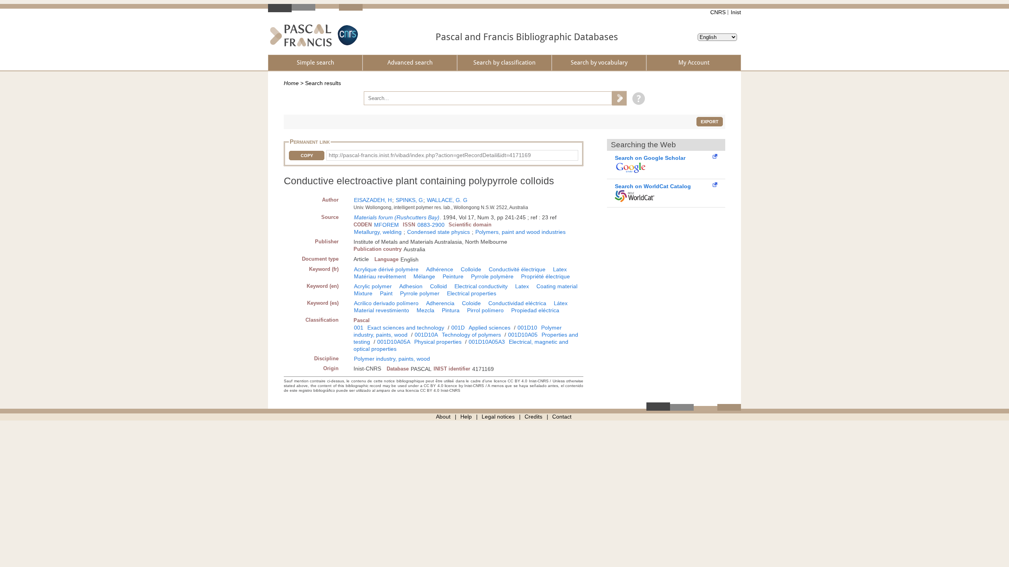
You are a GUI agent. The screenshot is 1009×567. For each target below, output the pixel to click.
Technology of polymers (471, 335)
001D (458, 327)
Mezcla (425, 310)
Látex (561, 303)
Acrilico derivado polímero (386, 303)
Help (466, 416)
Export (710, 121)
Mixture (363, 293)
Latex (560, 269)
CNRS (718, 12)
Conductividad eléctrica (517, 303)
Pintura (451, 310)
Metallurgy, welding (378, 232)
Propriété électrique (545, 276)
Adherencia (440, 303)
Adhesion (411, 286)
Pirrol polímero (485, 310)
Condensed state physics (438, 232)
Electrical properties (471, 293)
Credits (533, 416)
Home (291, 83)
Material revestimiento (381, 310)
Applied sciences (489, 327)
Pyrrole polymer (419, 293)
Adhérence (439, 269)
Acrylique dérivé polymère (386, 269)
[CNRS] (347, 35)
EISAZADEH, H (373, 200)
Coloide (471, 303)
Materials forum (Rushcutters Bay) (396, 217)
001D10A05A (393, 342)
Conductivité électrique (517, 269)
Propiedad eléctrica (535, 310)
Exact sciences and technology (405, 327)
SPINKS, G (409, 200)
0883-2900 (431, 225)
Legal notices (498, 416)
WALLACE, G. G (447, 200)
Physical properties (438, 342)
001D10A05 (523, 335)
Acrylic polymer (373, 286)
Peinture (453, 276)
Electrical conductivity (481, 286)
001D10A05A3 (487, 342)
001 (358, 327)
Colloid (438, 286)
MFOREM (386, 225)
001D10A (426, 335)
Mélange (424, 276)
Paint (386, 293)
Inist (736, 12)
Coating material (556, 286)
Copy (307, 155)
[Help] (636, 98)
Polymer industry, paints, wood (392, 359)
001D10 (527, 327)
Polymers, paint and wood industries (520, 232)
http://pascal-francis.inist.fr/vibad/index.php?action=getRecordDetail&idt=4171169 (430, 155)
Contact (562, 416)
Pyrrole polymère (492, 276)
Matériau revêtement (380, 276)
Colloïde (471, 269)
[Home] (301, 35)
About (443, 416)
